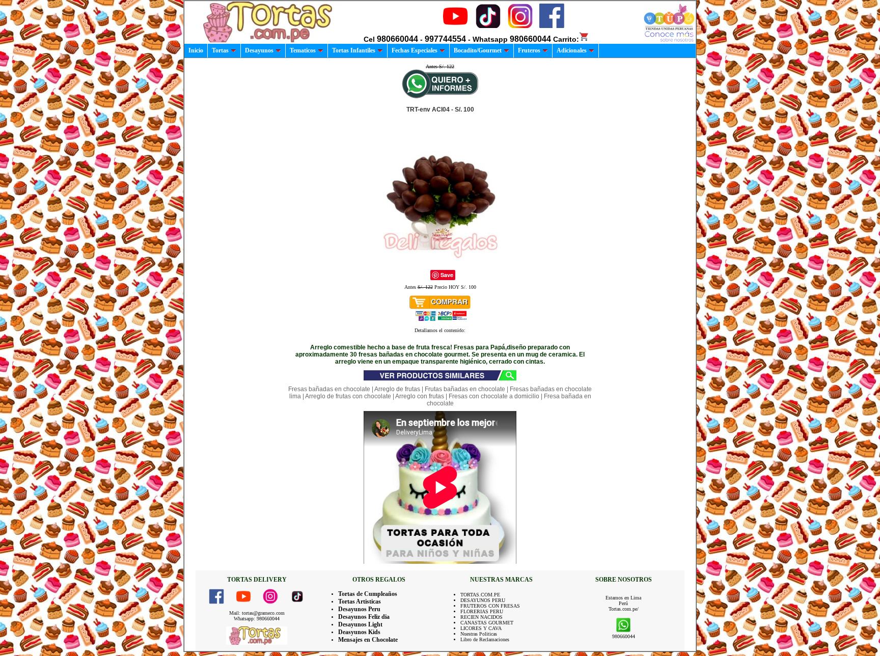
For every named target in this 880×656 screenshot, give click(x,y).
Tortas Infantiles (353, 50)
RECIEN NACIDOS (481, 617)
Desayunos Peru (359, 609)
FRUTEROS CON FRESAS (490, 606)
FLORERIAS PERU (481, 611)
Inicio (195, 50)
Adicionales (572, 50)
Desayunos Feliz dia (364, 616)
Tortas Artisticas (359, 601)
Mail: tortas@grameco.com (257, 613)
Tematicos (303, 50)
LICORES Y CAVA (481, 628)
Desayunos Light (360, 624)
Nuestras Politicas (478, 634)
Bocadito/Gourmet (478, 50)
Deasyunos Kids (359, 632)
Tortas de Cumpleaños (367, 593)
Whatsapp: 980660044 (257, 618)
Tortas (220, 50)
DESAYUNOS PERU (482, 600)
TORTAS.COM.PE (480, 594)
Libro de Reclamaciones (484, 639)
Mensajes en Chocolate (368, 639)
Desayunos (259, 50)
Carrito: (566, 39)
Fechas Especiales (414, 50)
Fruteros (529, 50)
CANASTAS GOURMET (486, 622)
